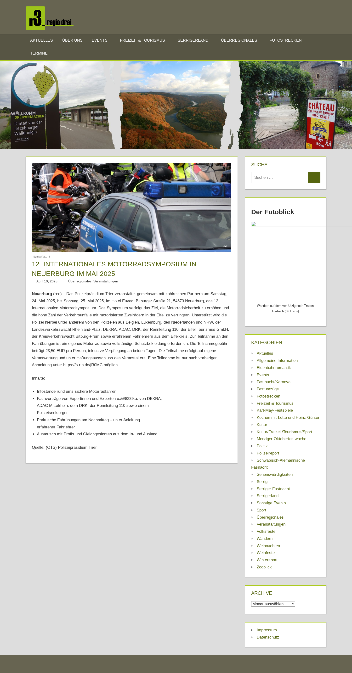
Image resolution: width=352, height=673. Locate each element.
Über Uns (72, 40)
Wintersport (267, 560)
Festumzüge (268, 389)
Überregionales (239, 40)
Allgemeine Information (277, 360)
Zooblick (264, 567)
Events (100, 40)
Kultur (262, 424)
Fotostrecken (286, 40)
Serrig (262, 481)
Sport (261, 510)
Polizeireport (268, 453)
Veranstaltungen (105, 281)
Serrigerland (193, 40)
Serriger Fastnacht (273, 489)
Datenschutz (268, 637)
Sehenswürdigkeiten (275, 474)
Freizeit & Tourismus (142, 40)
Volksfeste (266, 531)
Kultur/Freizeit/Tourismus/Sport (284, 432)
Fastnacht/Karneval (274, 382)
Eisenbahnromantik (274, 367)
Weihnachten (268, 546)
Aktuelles (41, 40)
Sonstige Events (271, 503)
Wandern (265, 538)
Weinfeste (266, 552)
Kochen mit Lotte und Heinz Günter (288, 417)
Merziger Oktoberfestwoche (281, 439)
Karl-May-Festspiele (275, 410)
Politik (262, 446)
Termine (39, 53)
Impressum (267, 630)
